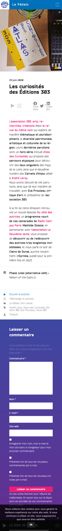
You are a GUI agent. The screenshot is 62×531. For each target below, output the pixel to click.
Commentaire (17, 358)
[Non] (57, 518)
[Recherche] (57, 14)
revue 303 (41, 310)
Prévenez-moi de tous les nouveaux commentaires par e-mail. (28, 463)
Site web (14, 426)
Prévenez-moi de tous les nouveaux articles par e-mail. (30, 478)
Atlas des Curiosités (34, 307)
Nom (12, 399)
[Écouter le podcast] (12, 106)
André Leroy (15, 307)
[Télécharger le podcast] (19, 106)
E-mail (13, 413)
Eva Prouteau (27, 310)
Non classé (26, 303)
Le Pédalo (14, 303)
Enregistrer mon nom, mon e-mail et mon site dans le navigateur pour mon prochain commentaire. (30, 447)
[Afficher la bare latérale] (57, 20)
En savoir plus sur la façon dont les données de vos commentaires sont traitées (30, 501)
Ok (31, 525)
